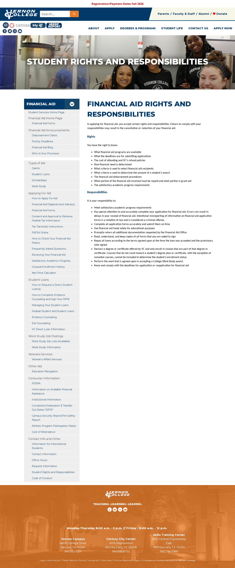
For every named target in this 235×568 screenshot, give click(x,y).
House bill (93, 560)
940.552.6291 (73, 551)
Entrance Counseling (44, 317)
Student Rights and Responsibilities (53, 472)
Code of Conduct (42, 478)
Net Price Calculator (44, 272)
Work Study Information (46, 347)
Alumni (204, 13)
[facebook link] (110, 514)
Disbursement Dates (44, 135)
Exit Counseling (41, 323)
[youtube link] (20, 31)
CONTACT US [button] (198, 28)
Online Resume (122, 560)
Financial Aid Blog (42, 147)
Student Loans (41, 174)
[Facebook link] (5, 31)
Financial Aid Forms (43, 210)
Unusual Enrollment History (48, 266)
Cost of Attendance (43, 431)
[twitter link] (115, 514)
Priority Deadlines (42, 141)
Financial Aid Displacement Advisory (53, 204)
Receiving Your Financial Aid (48, 254)
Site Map (107, 560)
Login (137, 560)
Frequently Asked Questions (49, 248)
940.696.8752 (121, 551)
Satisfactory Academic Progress (51, 260)
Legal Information (50, 560)
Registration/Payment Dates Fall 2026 (117, 4)
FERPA (36, 383)
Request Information (44, 466)
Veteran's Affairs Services (47, 359)
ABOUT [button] (93, 28)
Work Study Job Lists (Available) (51, 341)
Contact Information (44, 454)
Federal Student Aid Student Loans (53, 311)
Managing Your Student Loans (50, 305)
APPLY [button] (110, 28)
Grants (36, 168)
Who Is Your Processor (45, 153)
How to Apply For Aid (44, 198)
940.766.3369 (169, 551)
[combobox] (59, 14)
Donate (221, 13)
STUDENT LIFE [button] (172, 28)
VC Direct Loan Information (48, 329)
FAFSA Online (40, 232)
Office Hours (39, 460)
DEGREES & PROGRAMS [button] (138, 28)
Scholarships (39, 180)
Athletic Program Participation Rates (54, 425)
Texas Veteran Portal (74, 560)
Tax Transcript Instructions (47, 226)
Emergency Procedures (155, 560)
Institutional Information (46, 399)
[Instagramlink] (15, 31)
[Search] (74, 14)
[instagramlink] (120, 514)
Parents (163, 13)
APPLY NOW (223, 28)
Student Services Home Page (46, 112)
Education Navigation (45, 371)
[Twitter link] (10, 31)
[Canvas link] (19, 25)
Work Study (39, 186)
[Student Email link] (6, 25)
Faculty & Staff (184, 13)
